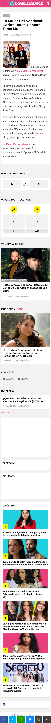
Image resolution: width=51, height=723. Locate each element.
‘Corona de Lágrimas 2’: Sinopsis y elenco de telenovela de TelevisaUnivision (25, 533)
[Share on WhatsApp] (21, 719)
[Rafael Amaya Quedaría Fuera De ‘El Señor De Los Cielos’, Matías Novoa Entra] (25, 265)
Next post (5, 412)
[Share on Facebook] (4, 719)
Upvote (12, 184)
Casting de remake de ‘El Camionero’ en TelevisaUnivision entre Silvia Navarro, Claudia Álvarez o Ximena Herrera (24, 626)
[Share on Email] (47, 719)
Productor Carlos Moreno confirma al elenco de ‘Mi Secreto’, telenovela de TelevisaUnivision (23, 688)
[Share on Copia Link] (38, 719)
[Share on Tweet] (12, 719)
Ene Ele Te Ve (9, 280)
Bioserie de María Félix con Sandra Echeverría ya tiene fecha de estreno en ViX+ (24, 594)
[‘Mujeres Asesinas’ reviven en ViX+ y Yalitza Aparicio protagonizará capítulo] (25, 643)
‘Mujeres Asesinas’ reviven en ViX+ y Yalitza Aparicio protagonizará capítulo (24, 657)
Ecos (20, 309)
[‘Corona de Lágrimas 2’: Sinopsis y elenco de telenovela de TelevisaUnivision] (25, 519)
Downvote (39, 184)
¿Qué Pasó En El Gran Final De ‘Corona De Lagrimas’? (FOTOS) (23, 400)
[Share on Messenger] (30, 719)
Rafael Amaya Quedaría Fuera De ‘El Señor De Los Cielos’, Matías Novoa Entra (25, 287)
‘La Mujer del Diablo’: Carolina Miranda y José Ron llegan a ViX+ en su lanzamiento (25, 563)
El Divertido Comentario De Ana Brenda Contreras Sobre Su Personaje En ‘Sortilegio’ (22, 353)
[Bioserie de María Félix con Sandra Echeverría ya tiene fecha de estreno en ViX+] (25, 578)
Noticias (22, 280)
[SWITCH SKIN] (48, 4)
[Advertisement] (23, 437)
